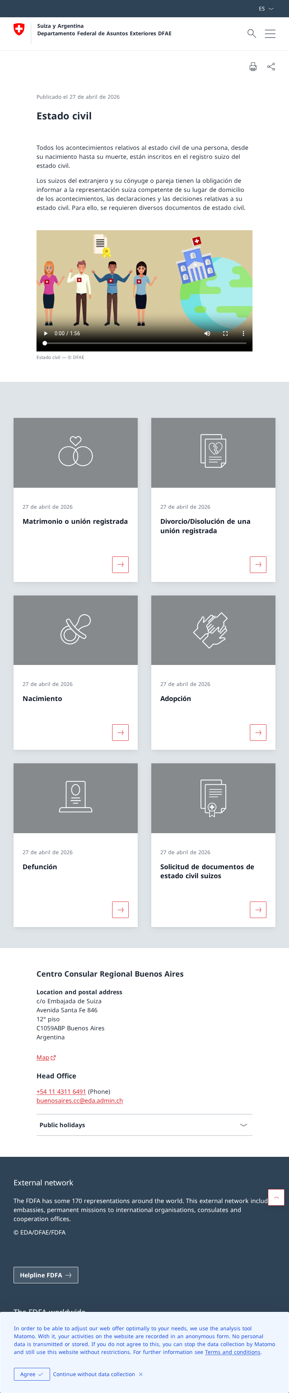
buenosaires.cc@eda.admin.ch (80, 1100)
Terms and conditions (232, 1351)
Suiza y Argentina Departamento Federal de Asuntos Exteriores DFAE (104, 29)
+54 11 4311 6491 (61, 1091)
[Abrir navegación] (270, 33)
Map (43, 1057)
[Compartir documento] (271, 66)
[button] (276, 1197)
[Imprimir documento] (253, 66)
